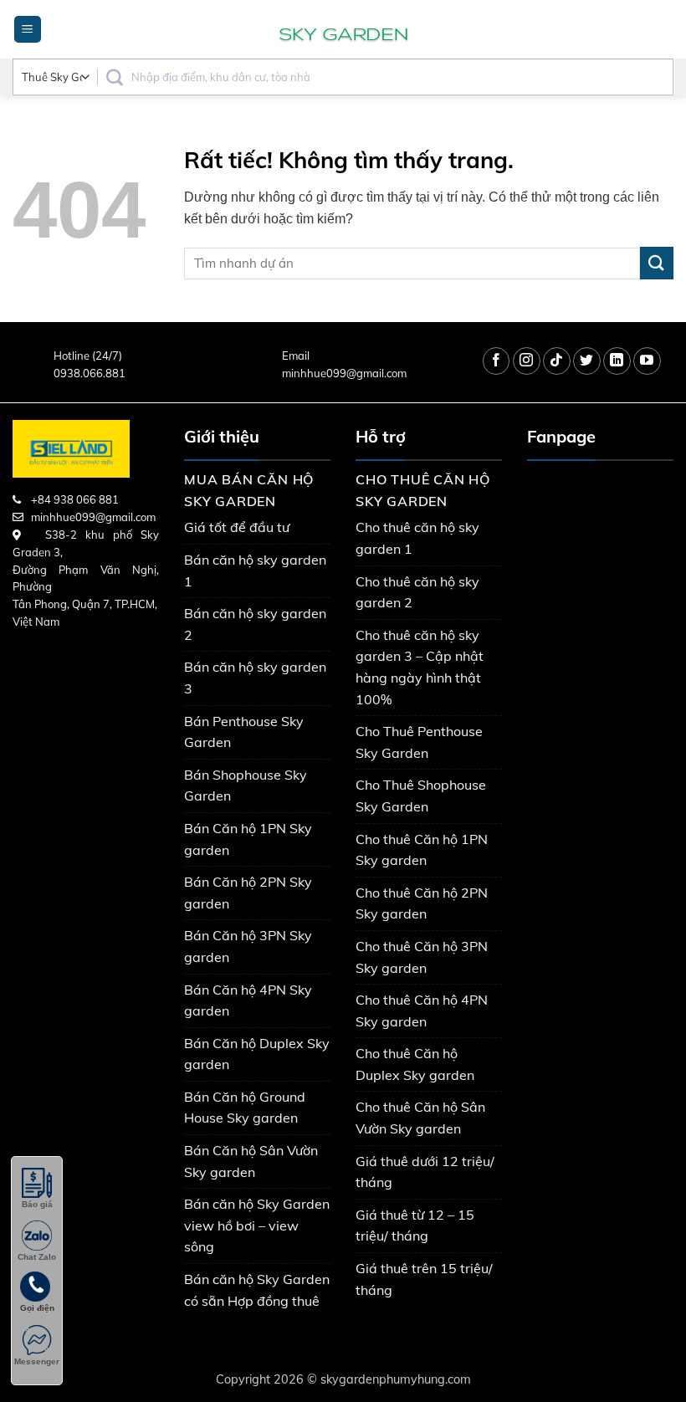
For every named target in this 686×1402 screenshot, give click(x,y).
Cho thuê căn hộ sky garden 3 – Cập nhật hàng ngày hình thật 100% (420, 667)
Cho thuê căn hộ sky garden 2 (417, 592)
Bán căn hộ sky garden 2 (255, 624)
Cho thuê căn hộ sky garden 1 (417, 538)
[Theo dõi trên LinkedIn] (617, 361)
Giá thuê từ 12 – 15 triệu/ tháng (415, 1225)
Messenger (36, 1361)
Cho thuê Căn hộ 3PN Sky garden (422, 957)
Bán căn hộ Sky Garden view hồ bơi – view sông (257, 1225)
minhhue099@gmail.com (344, 373)
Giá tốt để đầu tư (236, 527)
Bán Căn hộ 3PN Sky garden (248, 946)
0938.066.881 (89, 373)
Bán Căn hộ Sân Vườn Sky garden (251, 1161)
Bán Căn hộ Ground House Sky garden (244, 1107)
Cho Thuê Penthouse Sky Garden (419, 742)
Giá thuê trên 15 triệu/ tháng (424, 1279)
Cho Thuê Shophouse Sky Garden (421, 795)
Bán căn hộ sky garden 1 (255, 570)
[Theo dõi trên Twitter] (587, 361)
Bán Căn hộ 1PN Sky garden (248, 839)
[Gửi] (656, 263)
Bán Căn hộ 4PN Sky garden (248, 1000)
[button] (27, 29)
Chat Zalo (37, 1256)
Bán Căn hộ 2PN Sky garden (248, 892)
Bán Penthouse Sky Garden (244, 732)
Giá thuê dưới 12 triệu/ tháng (425, 1172)
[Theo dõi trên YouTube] (647, 361)
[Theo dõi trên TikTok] (557, 361)
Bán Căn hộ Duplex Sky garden (257, 1054)
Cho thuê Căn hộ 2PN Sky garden (422, 903)
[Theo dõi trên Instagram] (526, 361)
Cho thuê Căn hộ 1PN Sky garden (422, 850)
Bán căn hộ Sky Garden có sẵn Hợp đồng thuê (257, 1290)
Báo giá (37, 1204)
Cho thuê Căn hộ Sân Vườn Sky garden (420, 1117)
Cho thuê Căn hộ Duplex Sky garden (415, 1064)
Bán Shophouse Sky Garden (245, 785)
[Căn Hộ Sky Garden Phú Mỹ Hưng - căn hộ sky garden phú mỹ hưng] (343, 29)
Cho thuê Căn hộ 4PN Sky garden (422, 1010)
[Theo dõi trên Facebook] (496, 361)
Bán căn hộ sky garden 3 (255, 677)
